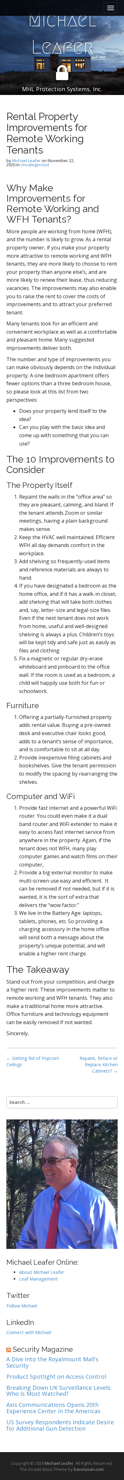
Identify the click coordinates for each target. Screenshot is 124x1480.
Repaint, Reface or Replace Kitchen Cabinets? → (98, 1064)
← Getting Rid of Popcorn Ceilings (32, 1061)
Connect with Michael (28, 1332)
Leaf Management (38, 1279)
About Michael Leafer (41, 1272)
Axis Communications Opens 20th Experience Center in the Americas (53, 1408)
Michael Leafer (62, 33)
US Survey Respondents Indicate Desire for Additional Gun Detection (60, 1425)
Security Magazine (43, 1349)
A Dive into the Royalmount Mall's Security (52, 1362)
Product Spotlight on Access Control (56, 1377)
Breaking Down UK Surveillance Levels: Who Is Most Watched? (59, 1391)
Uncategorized (35, 164)
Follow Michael (21, 1306)
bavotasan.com (89, 1469)
